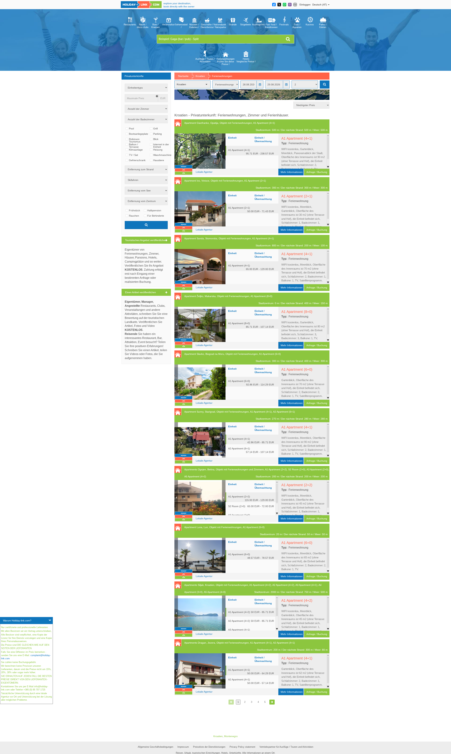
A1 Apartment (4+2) (251, 612)
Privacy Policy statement (242, 747)
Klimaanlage (136, 149)
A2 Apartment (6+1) (251, 450)
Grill (155, 128)
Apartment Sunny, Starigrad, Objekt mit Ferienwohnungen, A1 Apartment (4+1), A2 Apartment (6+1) (256, 415)
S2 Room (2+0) (251, 506)
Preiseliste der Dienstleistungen (209, 747)
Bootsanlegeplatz (138, 134)
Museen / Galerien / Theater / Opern (194, 26)
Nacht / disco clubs (143, 26)
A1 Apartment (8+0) (251, 325)
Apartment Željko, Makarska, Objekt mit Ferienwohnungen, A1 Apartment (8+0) (256, 300)
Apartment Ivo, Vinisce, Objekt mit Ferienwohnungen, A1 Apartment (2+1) (256, 184)
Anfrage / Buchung (316, 172)
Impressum (183, 747)
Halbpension (154, 210)
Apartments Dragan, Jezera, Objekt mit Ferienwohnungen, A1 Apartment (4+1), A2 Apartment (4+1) (256, 646)
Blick (155, 139)
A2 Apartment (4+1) (251, 681)
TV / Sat (133, 155)
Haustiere (158, 160)
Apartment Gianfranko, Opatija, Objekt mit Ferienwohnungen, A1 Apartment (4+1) (256, 126)
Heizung (157, 149)
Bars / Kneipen (155, 26)
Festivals (284, 24)
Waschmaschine (162, 155)
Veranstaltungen (168, 24)
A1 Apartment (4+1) (251, 152)
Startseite (183, 76)
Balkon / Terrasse (134, 144)
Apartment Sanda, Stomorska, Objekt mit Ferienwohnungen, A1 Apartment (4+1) (256, 242)
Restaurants (130, 24)
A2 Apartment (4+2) (251, 620)
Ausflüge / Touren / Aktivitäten (205, 60)
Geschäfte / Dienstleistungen (207, 26)
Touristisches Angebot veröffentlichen (145, 240)
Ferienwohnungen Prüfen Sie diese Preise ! (225, 62)
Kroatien (200, 76)
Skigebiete (245, 24)
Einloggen (305, 4)
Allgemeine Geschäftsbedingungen (155, 747)
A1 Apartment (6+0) (251, 383)
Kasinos (310, 24)
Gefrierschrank (137, 160)
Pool (131, 128)
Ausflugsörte (258, 24)
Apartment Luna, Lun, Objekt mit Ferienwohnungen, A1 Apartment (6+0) (256, 531)
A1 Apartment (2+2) (251, 498)
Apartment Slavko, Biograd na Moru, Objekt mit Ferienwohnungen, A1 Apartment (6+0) (256, 357)
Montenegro (231, 736)
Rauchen (134, 215)
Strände (233, 24)
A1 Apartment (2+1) (251, 209)
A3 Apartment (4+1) (251, 631)
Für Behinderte (155, 215)
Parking (157, 134)
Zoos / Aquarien (296, 26)
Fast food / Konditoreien (271, 26)
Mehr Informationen (292, 172)
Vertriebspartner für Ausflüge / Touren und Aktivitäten (286, 747)
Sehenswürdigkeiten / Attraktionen (181, 26)
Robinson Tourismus (134, 139)
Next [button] (224, 151)
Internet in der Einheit (161, 144)
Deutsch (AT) (320, 4)
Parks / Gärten (322, 26)
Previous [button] (176, 151)
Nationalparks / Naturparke (220, 26)
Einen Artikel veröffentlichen (140, 292)
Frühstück (134, 210)
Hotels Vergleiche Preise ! (246, 60)
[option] (129, 22)
